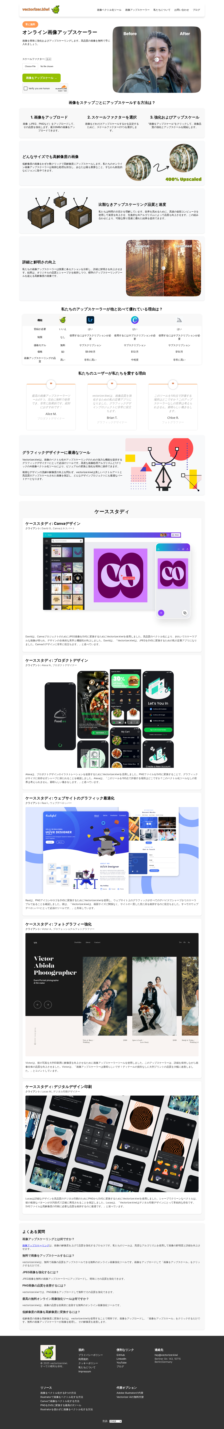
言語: (105, 1421)
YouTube (121, 1362)
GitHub (121, 1354)
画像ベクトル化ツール (109, 9)
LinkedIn (121, 1358)
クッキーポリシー (88, 1363)
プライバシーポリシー (90, 1354)
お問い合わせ (181, 9)
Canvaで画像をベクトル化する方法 (59, 1401)
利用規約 (83, 1359)
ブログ (196, 9)
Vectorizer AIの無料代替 (130, 1396)
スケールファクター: (33, 58)
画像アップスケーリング (35, 1245)
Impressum (84, 1371)
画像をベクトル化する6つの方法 (58, 1392)
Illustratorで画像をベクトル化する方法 (61, 1396)
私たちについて (162, 9)
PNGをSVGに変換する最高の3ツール (60, 1405)
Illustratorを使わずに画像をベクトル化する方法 (66, 1409)
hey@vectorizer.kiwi (166, 1354)
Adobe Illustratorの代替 (130, 1392)
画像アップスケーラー (137, 9)
